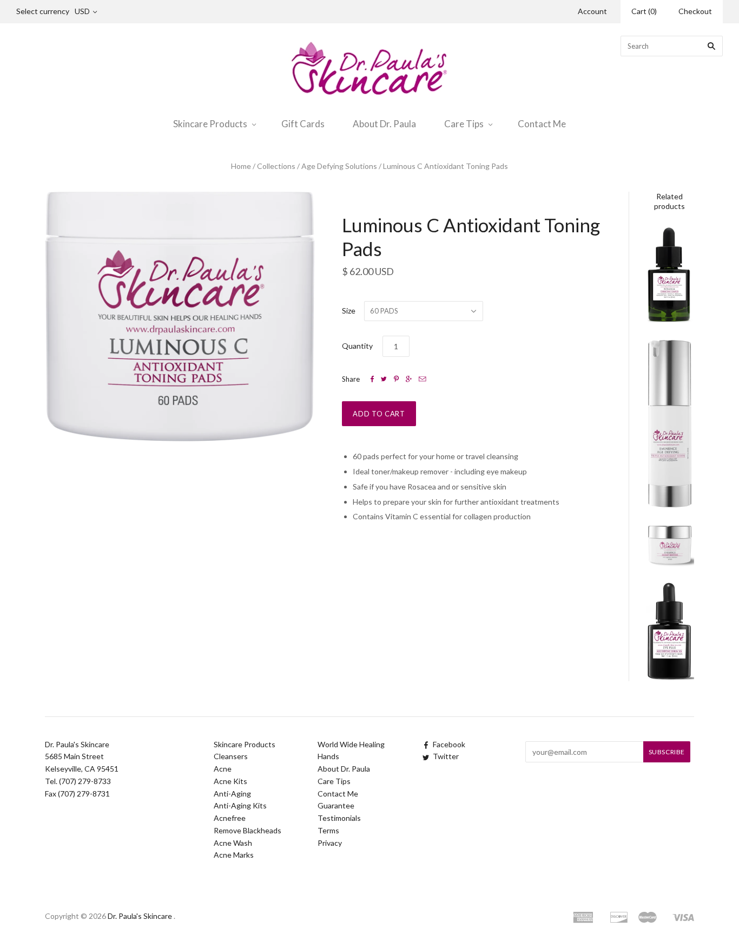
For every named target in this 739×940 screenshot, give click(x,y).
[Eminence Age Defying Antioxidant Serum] (669, 424)
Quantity (357, 345)
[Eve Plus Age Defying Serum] (669, 631)
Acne (223, 768)
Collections (276, 166)
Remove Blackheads (247, 830)
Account (592, 11)
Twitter (446, 756)
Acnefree (230, 818)
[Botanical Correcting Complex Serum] (669, 274)
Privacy (330, 842)
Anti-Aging (232, 793)
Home (241, 166)
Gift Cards (303, 123)
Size (348, 310)
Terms (328, 830)
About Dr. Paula (384, 123)
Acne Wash (233, 842)
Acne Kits (230, 781)
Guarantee (336, 805)
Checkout (695, 11)
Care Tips (464, 123)
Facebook (449, 744)
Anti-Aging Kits (240, 805)
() (644, 11)
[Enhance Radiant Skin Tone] (669, 545)
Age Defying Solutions (339, 166)
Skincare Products (210, 123)
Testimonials (339, 818)
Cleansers (231, 756)
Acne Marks (234, 854)
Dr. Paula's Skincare (140, 916)
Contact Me (542, 123)
